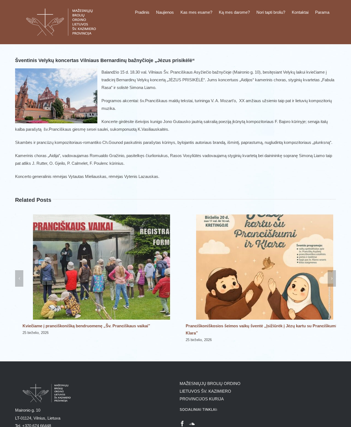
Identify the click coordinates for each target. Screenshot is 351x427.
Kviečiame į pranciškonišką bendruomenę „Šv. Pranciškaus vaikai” (79, 325)
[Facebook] (182, 423)
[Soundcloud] (192, 423)
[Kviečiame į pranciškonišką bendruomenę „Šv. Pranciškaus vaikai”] (94, 216)
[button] (19, 278)
